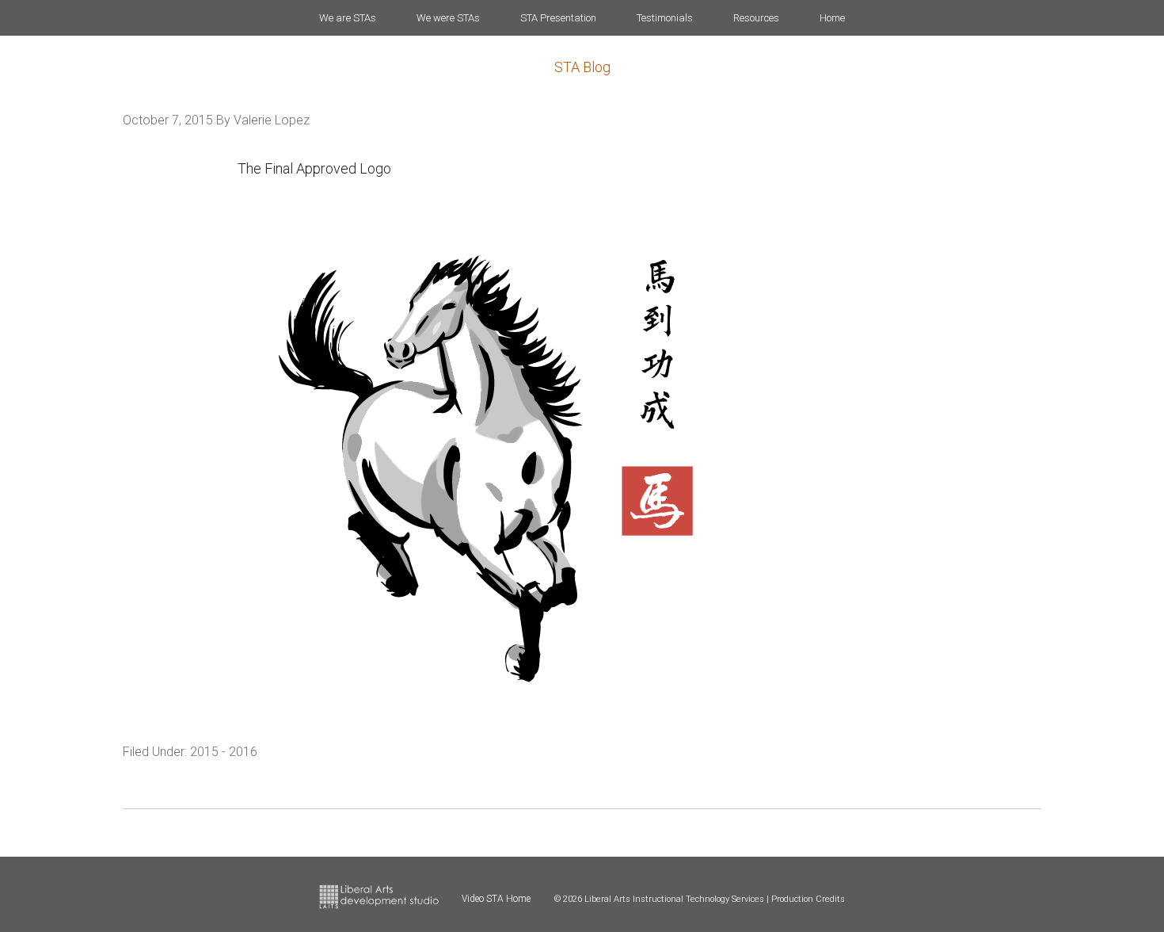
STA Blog (582, 67)
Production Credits (808, 899)
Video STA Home (496, 898)
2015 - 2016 (223, 751)
